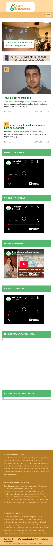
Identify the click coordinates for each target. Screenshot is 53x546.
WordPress (37, 544)
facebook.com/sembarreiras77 (14, 491)
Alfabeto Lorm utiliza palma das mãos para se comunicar (24, 126)
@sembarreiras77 (37, 497)
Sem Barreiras (20, 7)
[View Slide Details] (26, 36)
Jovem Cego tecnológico (17, 97)
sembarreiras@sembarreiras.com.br (32, 533)
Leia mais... (8, 112)
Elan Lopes (16, 544)
